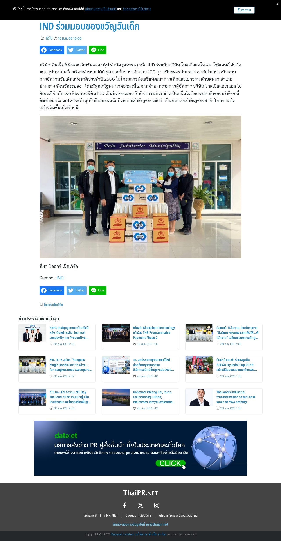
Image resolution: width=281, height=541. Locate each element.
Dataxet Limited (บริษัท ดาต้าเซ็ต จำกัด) (138, 534)
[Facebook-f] (124, 505)
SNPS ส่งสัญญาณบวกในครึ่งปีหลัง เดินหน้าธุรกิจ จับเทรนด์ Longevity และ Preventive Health (69, 335)
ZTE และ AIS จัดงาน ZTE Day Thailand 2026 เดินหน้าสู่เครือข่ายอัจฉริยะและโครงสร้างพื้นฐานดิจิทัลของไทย (71, 399)
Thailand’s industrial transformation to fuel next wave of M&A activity (235, 397)
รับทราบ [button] (244, 10)
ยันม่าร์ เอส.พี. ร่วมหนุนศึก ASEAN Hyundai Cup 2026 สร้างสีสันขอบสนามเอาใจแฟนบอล (235, 367)
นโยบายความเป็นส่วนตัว (100, 9)
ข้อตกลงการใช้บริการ (137, 9)
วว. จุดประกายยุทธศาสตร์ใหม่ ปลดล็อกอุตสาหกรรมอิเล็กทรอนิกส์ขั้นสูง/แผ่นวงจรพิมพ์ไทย (152, 367)
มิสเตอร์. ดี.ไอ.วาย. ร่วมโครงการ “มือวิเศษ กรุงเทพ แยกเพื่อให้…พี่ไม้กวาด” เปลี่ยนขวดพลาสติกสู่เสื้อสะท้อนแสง (237, 335)
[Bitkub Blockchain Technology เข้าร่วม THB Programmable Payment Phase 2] (116, 333)
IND (60, 277)
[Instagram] (157, 505)
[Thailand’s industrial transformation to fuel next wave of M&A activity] (199, 397)
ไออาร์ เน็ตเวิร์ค (53, 304)
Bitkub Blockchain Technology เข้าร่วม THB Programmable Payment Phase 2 (154, 332)
